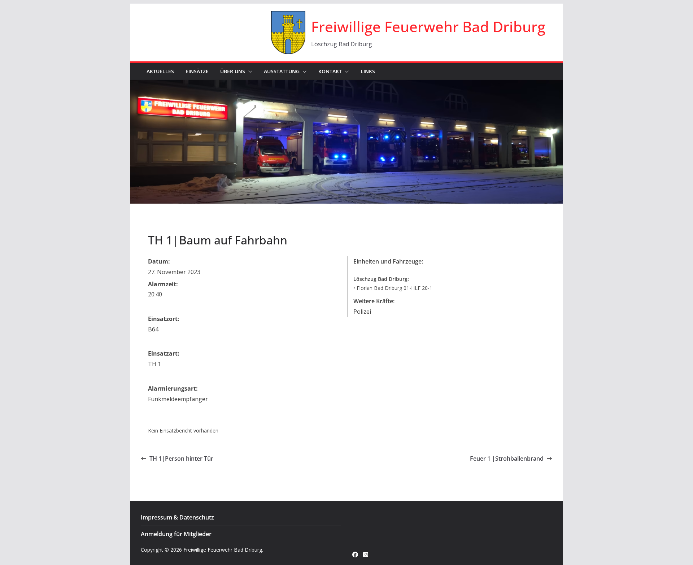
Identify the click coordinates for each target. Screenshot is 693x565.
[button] (248, 71)
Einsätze (197, 71)
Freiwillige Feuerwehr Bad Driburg (428, 26)
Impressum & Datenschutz (177, 517)
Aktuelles (160, 71)
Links (368, 71)
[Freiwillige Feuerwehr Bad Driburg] (346, 85)
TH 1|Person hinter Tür (181, 458)
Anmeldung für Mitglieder (176, 534)
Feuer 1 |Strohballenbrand (507, 458)
